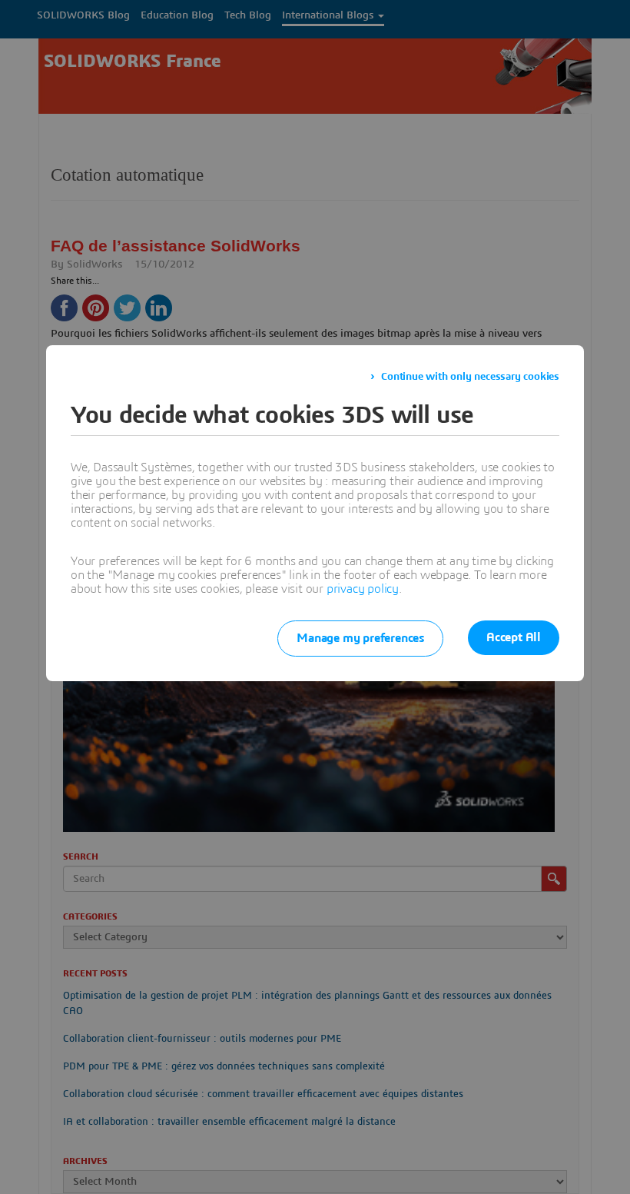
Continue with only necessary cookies (470, 376)
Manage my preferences (360, 638)
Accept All (513, 637)
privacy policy (363, 589)
